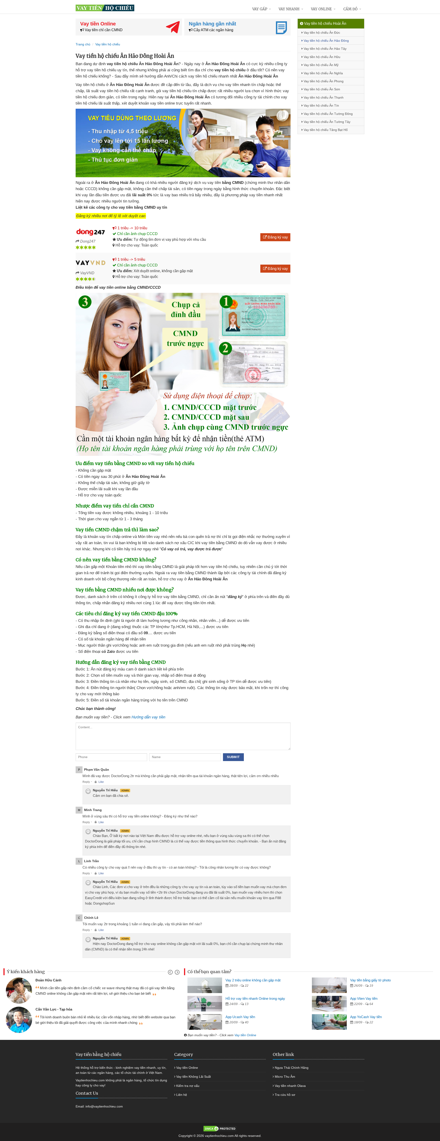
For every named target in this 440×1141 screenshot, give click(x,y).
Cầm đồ (350, 9)
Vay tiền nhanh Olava (290, 1086)
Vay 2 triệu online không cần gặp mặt (253, 980)
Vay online (321, 9)
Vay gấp (259, 9)
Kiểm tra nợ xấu (187, 1086)
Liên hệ (181, 1095)
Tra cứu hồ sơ (285, 1095)
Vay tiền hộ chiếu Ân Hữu (321, 57)
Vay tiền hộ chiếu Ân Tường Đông (328, 114)
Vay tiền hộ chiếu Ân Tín (321, 105)
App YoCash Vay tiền (366, 1017)
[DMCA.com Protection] (220, 1128)
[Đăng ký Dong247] (91, 231)
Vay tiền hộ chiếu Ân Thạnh (323, 97)
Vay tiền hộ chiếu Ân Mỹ (320, 65)
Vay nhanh (289, 9)
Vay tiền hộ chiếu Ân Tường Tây (326, 122)
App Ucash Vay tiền (240, 1017)
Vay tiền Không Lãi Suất (193, 1076)
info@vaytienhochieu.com (104, 1106)
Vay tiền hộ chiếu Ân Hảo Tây (324, 48)
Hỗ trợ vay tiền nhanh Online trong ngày (255, 998)
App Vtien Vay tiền (363, 998)
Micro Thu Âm (285, 1076)
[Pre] (171, 973)
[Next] (176, 973)
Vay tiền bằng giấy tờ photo (370, 980)
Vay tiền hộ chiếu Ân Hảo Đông (326, 40)
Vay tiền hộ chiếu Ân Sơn (321, 89)
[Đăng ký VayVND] (91, 262)
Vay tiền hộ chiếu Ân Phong (323, 81)
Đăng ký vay (277, 237)
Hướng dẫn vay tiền (148, 717)
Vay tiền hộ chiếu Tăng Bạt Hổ (325, 130)
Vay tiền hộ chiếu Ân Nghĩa (323, 73)
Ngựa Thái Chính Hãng (291, 1067)
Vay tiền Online (245, 1035)
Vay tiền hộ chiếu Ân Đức (321, 32)
